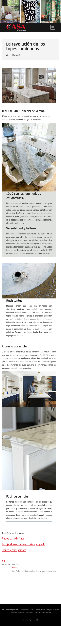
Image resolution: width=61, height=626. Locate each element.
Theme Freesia (34, 610)
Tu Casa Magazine (10, 610)
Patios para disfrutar (13, 538)
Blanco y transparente (14, 550)
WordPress (45, 610)
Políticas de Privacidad (43, 613)
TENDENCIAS (15, 55)
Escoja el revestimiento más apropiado (23, 544)
